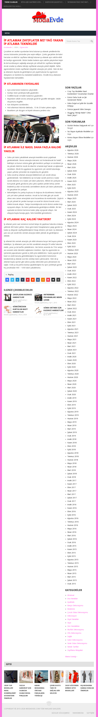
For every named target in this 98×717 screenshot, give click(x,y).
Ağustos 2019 (72, 412)
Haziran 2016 (72, 525)
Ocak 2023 (71, 271)
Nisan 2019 (71, 425)
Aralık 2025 (71, 178)
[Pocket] (48, 280)
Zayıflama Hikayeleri (75, 650)
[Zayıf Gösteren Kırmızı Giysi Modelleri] (72, 676)
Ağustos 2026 (72, 150)
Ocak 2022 (71, 312)
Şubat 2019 (72, 432)
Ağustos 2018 (72, 453)
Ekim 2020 (71, 364)
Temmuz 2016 (73, 522)
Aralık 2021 (71, 315)
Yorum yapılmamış (19, 300)
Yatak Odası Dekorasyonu (77, 643)
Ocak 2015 (71, 584)
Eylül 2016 (71, 515)
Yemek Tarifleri (73, 647)
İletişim (90, 713)
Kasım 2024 (72, 212)
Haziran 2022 (72, 295)
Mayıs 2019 (71, 422)
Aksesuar (70, 595)
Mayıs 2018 (71, 463)
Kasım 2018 (72, 443)
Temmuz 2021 (73, 333)
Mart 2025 (71, 202)
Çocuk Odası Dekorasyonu (77, 612)
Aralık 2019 (71, 398)
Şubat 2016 (72, 539)
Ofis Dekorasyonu (74, 633)
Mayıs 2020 (71, 381)
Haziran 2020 (72, 377)
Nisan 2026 (71, 164)
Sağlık (69, 636)
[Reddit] (33, 280)
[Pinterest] (28, 280)
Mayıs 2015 (71, 570)
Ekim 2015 (71, 553)
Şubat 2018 (72, 474)
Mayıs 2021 (71, 339)
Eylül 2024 (71, 219)
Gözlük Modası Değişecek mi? (79, 125)
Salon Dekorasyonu (75, 640)
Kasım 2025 (72, 181)
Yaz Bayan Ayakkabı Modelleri (78, 131)
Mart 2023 (71, 264)
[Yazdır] (58, 280)
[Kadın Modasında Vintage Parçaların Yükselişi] (41, 676)
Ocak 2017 (71, 501)
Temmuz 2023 (73, 250)
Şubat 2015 (72, 580)
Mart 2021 (71, 346)
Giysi (69, 623)
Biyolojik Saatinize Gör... (31, 2)
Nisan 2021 (71, 343)
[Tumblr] (23, 280)
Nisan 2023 (71, 260)
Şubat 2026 (72, 171)
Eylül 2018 (71, 450)
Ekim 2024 (71, 216)
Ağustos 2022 (72, 288)
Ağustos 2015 (72, 560)
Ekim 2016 (71, 511)
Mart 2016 (71, 536)
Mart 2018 (71, 470)
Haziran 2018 (72, 460)
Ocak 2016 (71, 542)
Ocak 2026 (71, 174)
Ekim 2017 (71, 487)
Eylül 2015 (71, 556)
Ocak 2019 (71, 436)
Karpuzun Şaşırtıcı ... (54, 2)
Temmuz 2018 (73, 456)
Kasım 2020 (72, 360)
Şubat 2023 (72, 267)
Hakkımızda (78, 713)
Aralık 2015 (71, 546)
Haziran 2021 (72, 336)
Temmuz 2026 (73, 154)
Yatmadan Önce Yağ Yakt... (78, 2)
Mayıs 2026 (71, 161)
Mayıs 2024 (71, 226)
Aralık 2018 (71, 439)
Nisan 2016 (71, 532)
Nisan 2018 (71, 467)
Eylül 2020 (71, 367)
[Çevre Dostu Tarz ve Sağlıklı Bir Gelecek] (56, 676)
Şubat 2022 (72, 308)
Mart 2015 (71, 577)
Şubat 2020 (72, 391)
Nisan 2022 (71, 302)
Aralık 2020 (71, 357)
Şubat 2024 (72, 233)
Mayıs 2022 (71, 298)
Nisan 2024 (71, 229)
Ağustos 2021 (72, 329)
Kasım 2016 (72, 508)
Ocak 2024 (71, 236)
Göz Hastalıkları (73, 626)
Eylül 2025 (71, 188)
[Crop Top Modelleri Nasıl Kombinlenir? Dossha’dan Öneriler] (11, 676)
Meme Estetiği (70, 657)
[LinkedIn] (17, 280)
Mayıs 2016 (71, 529)
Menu (7, 33)
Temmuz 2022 (73, 291)
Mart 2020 (71, 388)
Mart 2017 (71, 494)
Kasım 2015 (72, 549)
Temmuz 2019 (73, 415)
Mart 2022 (71, 305)
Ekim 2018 (71, 446)
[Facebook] (7, 280)
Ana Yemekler (72, 599)
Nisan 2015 (71, 573)
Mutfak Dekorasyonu (75, 630)
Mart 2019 (71, 429)
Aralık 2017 (71, 480)
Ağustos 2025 (72, 191)
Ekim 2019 (71, 405)
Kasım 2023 (72, 240)
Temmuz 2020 (73, 374)
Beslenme (71, 609)
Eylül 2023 (71, 247)
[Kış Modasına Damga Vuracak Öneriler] (87, 676)
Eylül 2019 (71, 408)
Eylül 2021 (71, 326)
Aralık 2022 (71, 274)
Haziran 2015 (72, 566)
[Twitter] (12, 280)
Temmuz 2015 (73, 563)
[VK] (38, 280)
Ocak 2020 (71, 394)
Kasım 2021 (72, 319)
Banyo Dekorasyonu (75, 605)
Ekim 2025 (71, 185)
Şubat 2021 (72, 350)
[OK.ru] (43, 280)
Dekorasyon (72, 616)
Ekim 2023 (71, 243)
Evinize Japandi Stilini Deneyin (79, 109)
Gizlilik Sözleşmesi (60, 713)
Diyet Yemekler (73, 619)
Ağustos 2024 (72, 222)
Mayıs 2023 (71, 257)
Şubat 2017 (72, 498)
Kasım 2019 (72, 401)
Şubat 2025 (72, 205)
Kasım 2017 (72, 484)
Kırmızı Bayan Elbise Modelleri (79, 137)
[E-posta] (53, 280)
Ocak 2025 (71, 209)
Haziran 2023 (72, 253)
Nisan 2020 (71, 384)
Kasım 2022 (72, 278)
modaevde (8, 47)
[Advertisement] (81, 66)
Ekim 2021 (71, 322)
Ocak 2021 (71, 353)
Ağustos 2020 (72, 370)
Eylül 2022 (71, 284)
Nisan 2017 (71, 491)
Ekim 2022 (71, 281)
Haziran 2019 (72, 419)
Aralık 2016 (71, 505)
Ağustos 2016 (72, 518)
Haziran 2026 (72, 157)
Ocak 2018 (71, 477)
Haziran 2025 (72, 195)
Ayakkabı (70, 602)
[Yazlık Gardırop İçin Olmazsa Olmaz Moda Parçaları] (26, 676)
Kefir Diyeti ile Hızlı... (13, 6)
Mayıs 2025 (71, 198)
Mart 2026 (71, 167)
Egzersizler (24, 47)
